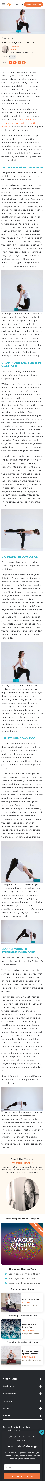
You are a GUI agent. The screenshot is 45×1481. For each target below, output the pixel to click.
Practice (15, 47)
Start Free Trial (33, 4)
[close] (41, 1432)
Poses (12, 57)
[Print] (24, 62)
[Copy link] (19, 62)
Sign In (19, 4)
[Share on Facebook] (10, 62)
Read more (33, 1172)
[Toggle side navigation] (4, 4)
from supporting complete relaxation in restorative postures (19, 123)
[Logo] (9, 4)
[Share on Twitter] (15, 62)
